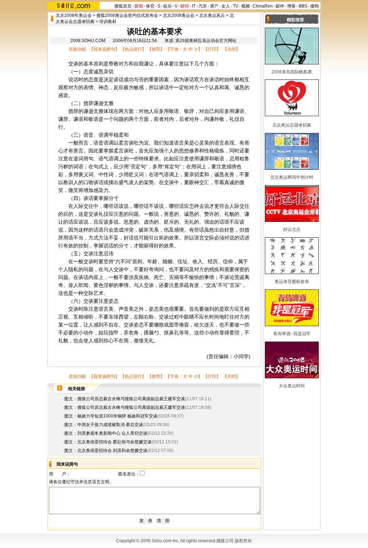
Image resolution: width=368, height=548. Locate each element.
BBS (303, 6)
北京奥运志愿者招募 (291, 125)
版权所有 (243, 540)
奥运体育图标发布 (292, 281)
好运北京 (291, 229)
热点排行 (133, 49)
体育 (150, 6)
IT (194, 6)
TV (235, 6)
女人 (225, 6)
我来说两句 (104, 49)
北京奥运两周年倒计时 (291, 177)
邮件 (280, 6)
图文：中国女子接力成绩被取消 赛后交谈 (103, 424)
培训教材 (107, 21)
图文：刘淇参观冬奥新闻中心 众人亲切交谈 (105, 433)
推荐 (156, 49)
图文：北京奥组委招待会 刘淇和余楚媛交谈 (105, 450)
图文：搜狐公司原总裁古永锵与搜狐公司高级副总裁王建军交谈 (124, 398)
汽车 (202, 6)
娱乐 (167, 6)
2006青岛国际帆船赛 (292, 71)
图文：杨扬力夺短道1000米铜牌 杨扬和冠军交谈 (110, 416)
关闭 (231, 49)
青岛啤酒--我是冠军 (291, 333)
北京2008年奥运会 (74, 15)
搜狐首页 (123, 6)
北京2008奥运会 (178, 15)
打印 (212, 49)
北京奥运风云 (212, 15)
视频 (245, 6)
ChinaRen (263, 6)
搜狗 (314, 6)
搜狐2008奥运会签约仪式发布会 (127, 15)
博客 (291, 6)
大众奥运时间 (292, 385)
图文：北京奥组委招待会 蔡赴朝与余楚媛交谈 (108, 441)
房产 (214, 6)
